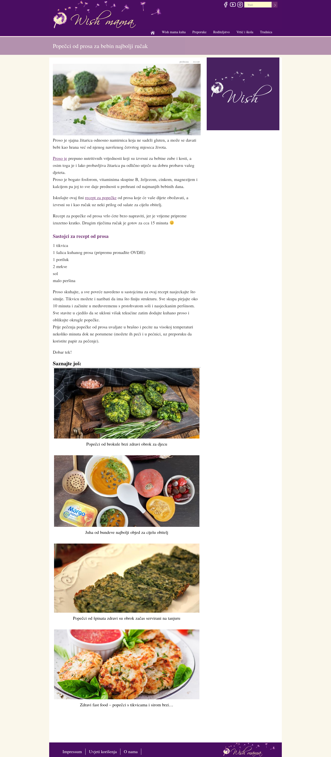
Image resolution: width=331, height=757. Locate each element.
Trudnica (266, 32)
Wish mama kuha (174, 32)
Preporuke (199, 32)
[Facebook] (225, 5)
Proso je (60, 158)
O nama (131, 751)
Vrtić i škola (244, 32)
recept (196, 61)
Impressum (72, 751)
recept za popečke (101, 197)
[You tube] (233, 5)
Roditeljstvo (221, 32)
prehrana (184, 61)
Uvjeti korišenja (103, 751)
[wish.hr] (243, 93)
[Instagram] (240, 5)
